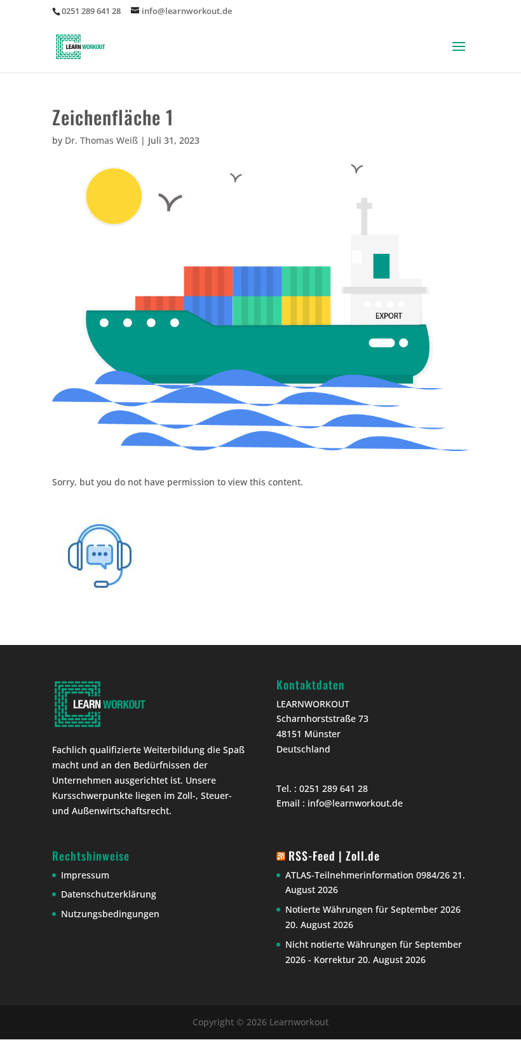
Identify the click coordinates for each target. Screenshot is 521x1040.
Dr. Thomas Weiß (101, 140)
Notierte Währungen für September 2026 (373, 909)
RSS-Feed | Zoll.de (334, 855)
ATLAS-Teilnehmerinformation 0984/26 (367, 875)
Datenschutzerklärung (108, 894)
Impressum (85, 875)
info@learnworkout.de (355, 803)
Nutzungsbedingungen (110, 914)
